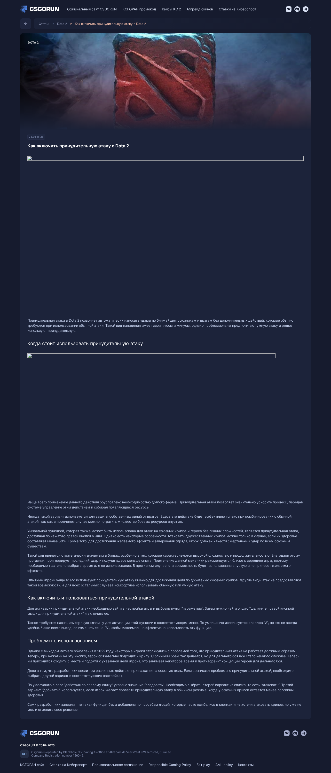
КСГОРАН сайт (32, 765)
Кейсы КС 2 (171, 9)
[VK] (288, 9)
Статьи (44, 24)
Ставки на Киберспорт (237, 9)
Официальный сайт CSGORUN (92, 9)
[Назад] (25, 23)
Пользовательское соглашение (117, 765)
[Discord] (297, 9)
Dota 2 (62, 24)
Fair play (203, 765)
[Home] (40, 9)
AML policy (224, 765)
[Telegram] (305, 9)
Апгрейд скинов (200, 9)
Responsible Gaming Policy (170, 765)
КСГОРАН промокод (139, 9)
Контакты (246, 765)
